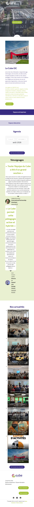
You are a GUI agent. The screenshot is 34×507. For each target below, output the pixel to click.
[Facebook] (20, 497)
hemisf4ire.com (13, 291)
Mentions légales (19, 502)
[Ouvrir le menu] (27, 3)
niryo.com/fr (14, 204)
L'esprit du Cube (9, 480)
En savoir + (9, 104)
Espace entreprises (10, 482)
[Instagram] (17, 497)
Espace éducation (20, 482)
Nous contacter (23, 488)
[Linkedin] (13, 497)
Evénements (8, 484)
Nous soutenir (23, 493)
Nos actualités (17, 22)
